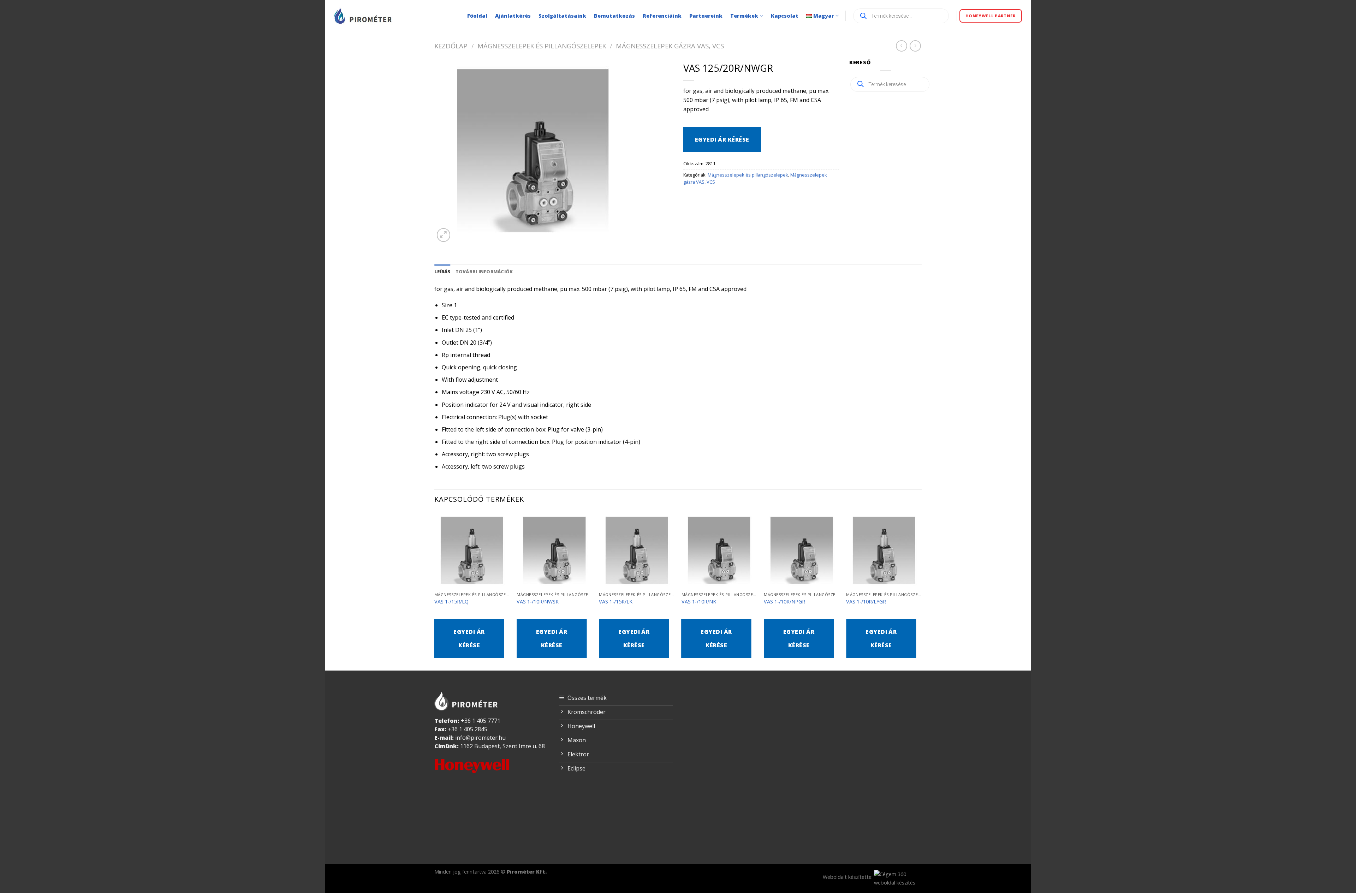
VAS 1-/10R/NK (699, 602)
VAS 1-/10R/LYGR (866, 602)
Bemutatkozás (614, 15)
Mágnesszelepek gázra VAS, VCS (670, 45)
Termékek (744, 15)
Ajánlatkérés (513, 15)
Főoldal (477, 15)
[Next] (921, 591)
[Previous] (434, 591)
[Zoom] (444, 235)
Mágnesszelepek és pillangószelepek (541, 45)
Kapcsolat (784, 15)
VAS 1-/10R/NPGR (784, 602)
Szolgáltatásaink (562, 15)
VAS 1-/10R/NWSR (538, 602)
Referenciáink (662, 15)
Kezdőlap (451, 45)
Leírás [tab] (442, 271)
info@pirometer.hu (480, 738)
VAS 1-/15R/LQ (451, 602)
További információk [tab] (484, 271)
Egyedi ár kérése (722, 139)
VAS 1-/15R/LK (615, 602)
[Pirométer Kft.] (363, 16)
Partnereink (705, 15)
